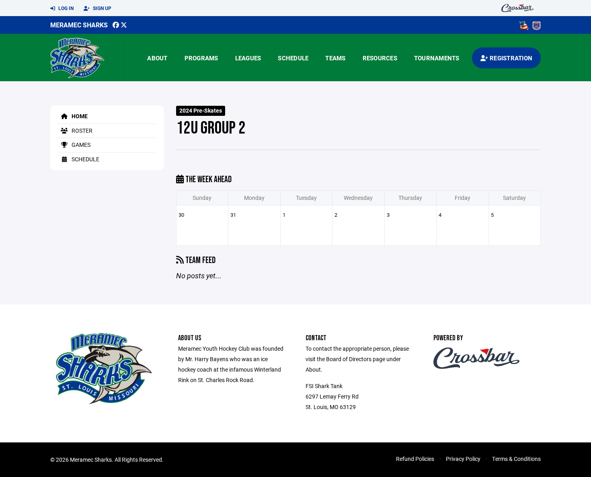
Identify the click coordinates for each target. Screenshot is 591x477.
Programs (201, 58)
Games (80, 144)
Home (79, 116)
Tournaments (437, 58)
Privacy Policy (463, 459)
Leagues (248, 58)
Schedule (293, 58)
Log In (65, 8)
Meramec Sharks (79, 25)
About (157, 58)
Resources (380, 58)
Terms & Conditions (516, 459)
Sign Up (101, 8)
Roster (81, 130)
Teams (335, 58)
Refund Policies (415, 459)
